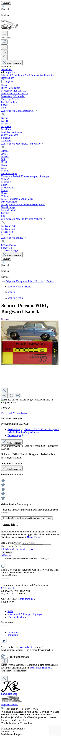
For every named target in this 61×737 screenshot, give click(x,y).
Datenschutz (14, 632)
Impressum (13, 635)
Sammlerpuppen (9, 693)
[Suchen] (4, 42)
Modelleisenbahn (9, 704)
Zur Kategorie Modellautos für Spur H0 (21, 143)
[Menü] (4, 33)
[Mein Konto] (4, 57)
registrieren (11, 72)
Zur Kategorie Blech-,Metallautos (18, 110)
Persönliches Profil (20, 75)
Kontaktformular (26, 598)
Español (5, 21)
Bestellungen (7, 77)
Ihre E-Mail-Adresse (11, 542)
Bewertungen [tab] (14, 435)
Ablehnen (7, 671)
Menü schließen (14, 63)
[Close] (4, 390)
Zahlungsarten (47, 75)
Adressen (35, 75)
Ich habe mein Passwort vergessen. (18, 549)
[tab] (33, 431)
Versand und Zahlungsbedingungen (25, 614)
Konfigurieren (20, 671)
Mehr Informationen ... (41, 667)
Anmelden (6, 69)
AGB (10, 611)
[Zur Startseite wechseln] (9, 29)
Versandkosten (27, 647)
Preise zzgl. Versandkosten (14, 413)
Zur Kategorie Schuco (12, 237)
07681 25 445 (8, 588)
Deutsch (5, 9)
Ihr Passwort (7, 546)
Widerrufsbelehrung (17, 617)
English (5, 15)
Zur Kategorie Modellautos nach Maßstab (22, 219)
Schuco (5, 319)
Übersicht (6, 75)
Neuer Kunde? (34, 537)
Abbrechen (6, 555)
